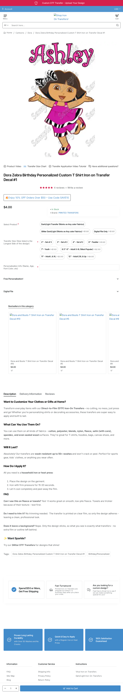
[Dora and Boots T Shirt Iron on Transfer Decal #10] (32, 335)
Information (12, 664)
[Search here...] (117, 25)
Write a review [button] (75, 187)
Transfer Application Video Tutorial (69, 166)
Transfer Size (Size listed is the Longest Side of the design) (18, 242)
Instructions (81, 664)
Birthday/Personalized (98, 554)
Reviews (50, 393)
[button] (70, 688)
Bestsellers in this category (21, 306)
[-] (5, 688)
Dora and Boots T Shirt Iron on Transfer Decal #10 (32, 362)
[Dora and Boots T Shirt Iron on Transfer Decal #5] (82, 335)
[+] (16, 688)
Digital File (8, 291)
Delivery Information (31, 393)
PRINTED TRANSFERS (68, 213)
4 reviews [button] (59, 187)
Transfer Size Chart (36, 166)
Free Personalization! (13, 278)
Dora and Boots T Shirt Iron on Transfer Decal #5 (81, 362)
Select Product (10, 224)
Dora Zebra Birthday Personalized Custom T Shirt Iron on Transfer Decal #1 (49, 554)
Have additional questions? (105, 166)
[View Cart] (117, 17)
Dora (30, 33)
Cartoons (20, 33)
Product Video (14, 166)
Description (10, 393)
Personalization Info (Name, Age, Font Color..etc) (19, 267)
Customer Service (46, 664)
